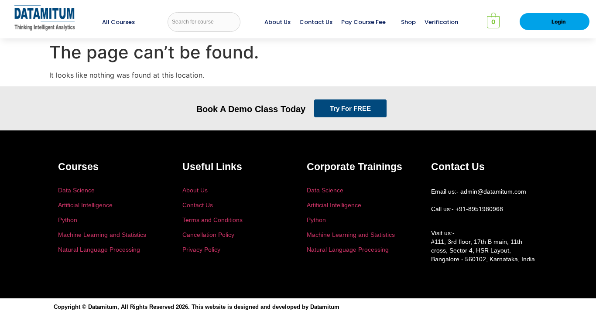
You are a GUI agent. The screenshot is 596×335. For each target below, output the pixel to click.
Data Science (76, 190)
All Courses (118, 22)
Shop (408, 22)
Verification (441, 22)
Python (67, 219)
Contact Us (315, 22)
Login (558, 21)
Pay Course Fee (363, 22)
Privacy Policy (201, 249)
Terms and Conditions (212, 219)
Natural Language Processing (99, 249)
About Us (277, 22)
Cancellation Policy (208, 234)
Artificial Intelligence (85, 205)
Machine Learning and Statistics (102, 234)
